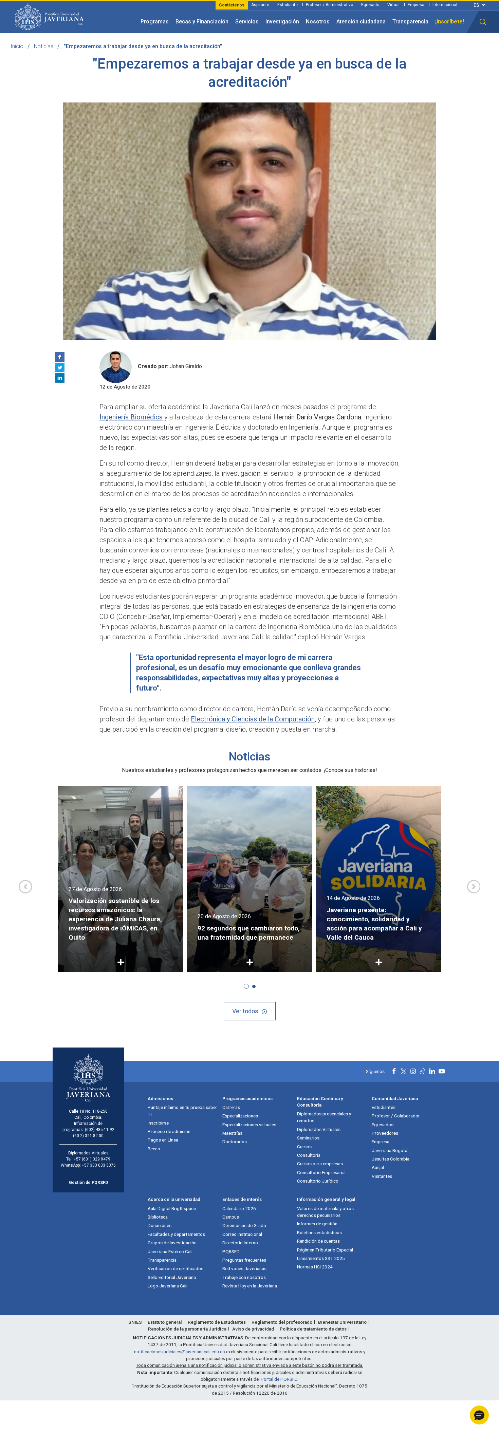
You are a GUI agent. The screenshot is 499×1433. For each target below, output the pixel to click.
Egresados (382, 1124)
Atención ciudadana (361, 21)
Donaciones (159, 1225)
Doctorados (234, 1141)
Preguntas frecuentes (244, 1260)
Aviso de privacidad (253, 1329)
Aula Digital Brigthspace (172, 1208)
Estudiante (287, 4)
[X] (59, 367)
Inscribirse (158, 1123)
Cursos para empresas (320, 1163)
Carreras (231, 1107)
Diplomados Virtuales (318, 1129)
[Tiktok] (423, 1071)
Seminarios (308, 1137)
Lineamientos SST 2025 (321, 1258)
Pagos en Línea (163, 1140)
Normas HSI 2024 (315, 1266)
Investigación (282, 21)
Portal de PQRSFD (279, 1379)
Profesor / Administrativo (329, 4)
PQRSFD (231, 1251)
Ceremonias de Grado (244, 1225)
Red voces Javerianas (244, 1268)
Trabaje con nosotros (244, 1277)
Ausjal (378, 1167)
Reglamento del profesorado (282, 1322)
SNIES (135, 1322)
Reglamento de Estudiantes (217, 1322)
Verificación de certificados (175, 1268)
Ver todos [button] (245, 1011)
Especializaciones (240, 1115)
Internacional (444, 4)
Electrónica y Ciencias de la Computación (253, 719)
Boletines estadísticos (319, 1232)
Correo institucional (242, 1234)
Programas (155, 21)
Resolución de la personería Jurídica (187, 1329)
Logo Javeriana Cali (167, 1285)
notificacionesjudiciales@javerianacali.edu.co (179, 1351)
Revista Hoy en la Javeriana (249, 1285)
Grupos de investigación (172, 1242)
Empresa (416, 4)
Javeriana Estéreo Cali (170, 1251)
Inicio (17, 46)
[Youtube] (442, 1071)
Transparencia (410, 21)
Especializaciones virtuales (249, 1124)
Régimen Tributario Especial (325, 1249)
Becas (154, 1148)
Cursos (304, 1146)
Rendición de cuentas (318, 1241)
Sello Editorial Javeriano (172, 1277)
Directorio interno (240, 1242)
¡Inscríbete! (449, 21)
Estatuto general (165, 1322)
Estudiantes (383, 1107)
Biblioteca (158, 1217)
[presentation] (25, 886)
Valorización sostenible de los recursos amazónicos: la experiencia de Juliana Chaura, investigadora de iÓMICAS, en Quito (115, 919)
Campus (230, 1217)
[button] (483, 22)
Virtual (393, 4)
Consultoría (308, 1155)
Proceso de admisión (169, 1131)
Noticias (43, 46)
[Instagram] (413, 1071)
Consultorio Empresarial (321, 1172)
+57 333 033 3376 (99, 1165)
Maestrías (232, 1133)
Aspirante (260, 4)
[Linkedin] (59, 378)
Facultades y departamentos (176, 1234)
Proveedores (385, 1133)
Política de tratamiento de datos (313, 1329)
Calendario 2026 (239, 1208)
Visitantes (382, 1176)
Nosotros (318, 21)
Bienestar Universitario (342, 1322)
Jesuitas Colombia (390, 1159)
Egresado (370, 4)
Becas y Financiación (201, 21)
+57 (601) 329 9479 (92, 1159)
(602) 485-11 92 (99, 1129)
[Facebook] (59, 357)
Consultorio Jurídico (317, 1181)
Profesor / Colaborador (396, 1115)
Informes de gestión (317, 1223)
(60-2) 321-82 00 (88, 1135)
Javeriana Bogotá (389, 1150)
